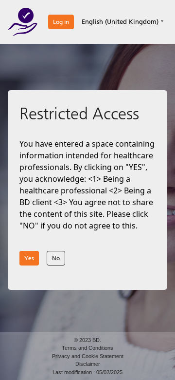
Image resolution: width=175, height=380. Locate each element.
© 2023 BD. (87, 340)
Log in (61, 22)
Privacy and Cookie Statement (87, 356)
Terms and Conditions (87, 348)
